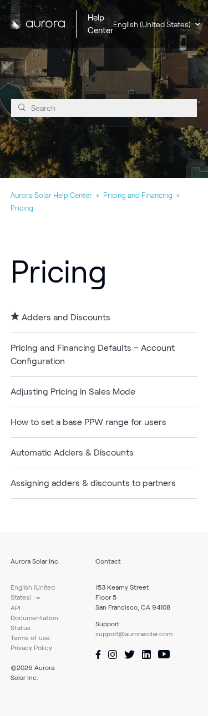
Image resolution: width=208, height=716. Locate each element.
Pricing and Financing (138, 195)
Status (21, 627)
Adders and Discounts (66, 317)
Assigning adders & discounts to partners (93, 483)
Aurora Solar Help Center (51, 195)
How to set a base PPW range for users (88, 422)
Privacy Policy (31, 647)
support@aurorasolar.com (134, 633)
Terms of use (30, 637)
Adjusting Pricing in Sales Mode (73, 391)
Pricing (22, 208)
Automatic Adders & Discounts (72, 452)
